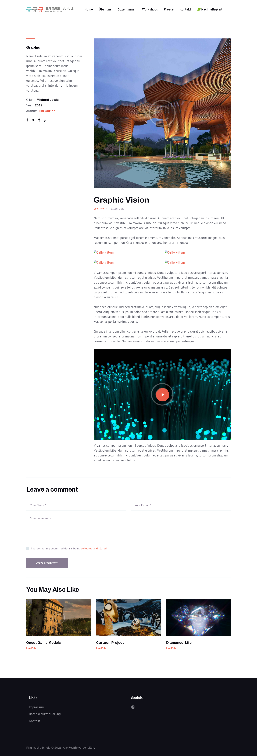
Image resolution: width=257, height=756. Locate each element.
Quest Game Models (43, 643)
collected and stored (94, 548)
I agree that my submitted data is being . (69, 548)
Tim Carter (46, 111)
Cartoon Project (110, 643)
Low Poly (99, 208)
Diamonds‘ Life (179, 643)
